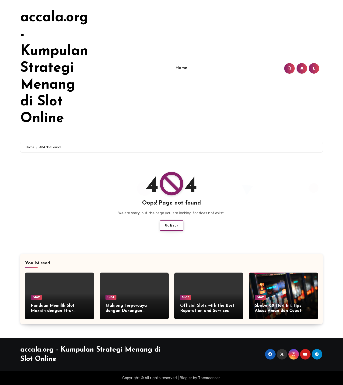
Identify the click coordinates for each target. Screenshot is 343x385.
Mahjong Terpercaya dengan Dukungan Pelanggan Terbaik (126, 311)
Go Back (171, 225)
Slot (36, 297)
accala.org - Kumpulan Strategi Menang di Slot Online (54, 68)
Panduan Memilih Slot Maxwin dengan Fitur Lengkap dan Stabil (53, 311)
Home (181, 68)
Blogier (186, 378)
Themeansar (209, 378)
